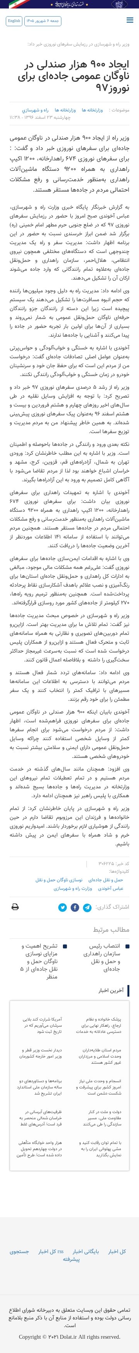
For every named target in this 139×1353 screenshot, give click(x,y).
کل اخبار (117, 1252)
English (14, 21)
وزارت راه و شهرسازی (73, 888)
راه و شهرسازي (35, 110)
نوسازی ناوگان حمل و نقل (59, 880)
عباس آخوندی (110, 888)
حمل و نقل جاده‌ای (105, 880)
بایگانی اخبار (86, 1252)
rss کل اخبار (50, 1252)
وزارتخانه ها (92, 110)
